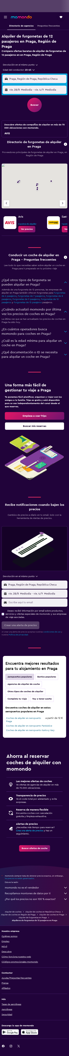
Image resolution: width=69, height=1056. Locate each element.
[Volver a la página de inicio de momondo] (21, 17)
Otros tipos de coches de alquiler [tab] (25, 691)
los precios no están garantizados (19, 878)
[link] (26, 229)
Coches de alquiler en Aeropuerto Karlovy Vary (30, 730)
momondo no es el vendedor (22, 887)
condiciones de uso (52, 632)
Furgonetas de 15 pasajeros (28, 302)
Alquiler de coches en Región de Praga (18, 915)
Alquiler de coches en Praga (51, 915)
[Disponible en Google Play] (10, 1032)
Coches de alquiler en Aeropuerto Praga (23, 720)
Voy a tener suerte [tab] (42, 699)
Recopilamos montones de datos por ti (28, 893)
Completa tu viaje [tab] (17, 699)
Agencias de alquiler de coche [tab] (24, 684)
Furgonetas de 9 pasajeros (26, 299)
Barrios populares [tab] (46, 677)
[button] (5, 17)
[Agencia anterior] (6, 203)
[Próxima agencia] (62, 203)
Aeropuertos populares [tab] (20, 677)
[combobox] (20, 64)
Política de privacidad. (19, 635)
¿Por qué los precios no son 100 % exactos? (30, 899)
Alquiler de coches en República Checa (42, 912)
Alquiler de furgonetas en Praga (33, 917)
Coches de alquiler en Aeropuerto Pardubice (29, 726)
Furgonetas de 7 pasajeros (31, 296)
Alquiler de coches (13, 912)
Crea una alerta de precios (29, 831)
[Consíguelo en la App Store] (29, 1032)
